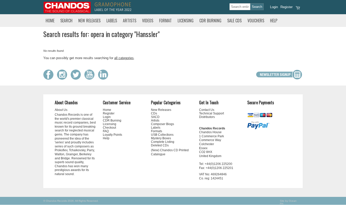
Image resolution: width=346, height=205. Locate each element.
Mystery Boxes (161, 138)
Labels (111, 21)
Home (50, 21)
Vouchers (255, 21)
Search (66, 21)
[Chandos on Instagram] (63, 78)
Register (286, 7)
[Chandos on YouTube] (90, 78)
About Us (61, 110)
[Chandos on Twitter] (77, 78)
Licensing (186, 21)
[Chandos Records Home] (67, 12)
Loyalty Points (112, 134)
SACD (155, 117)
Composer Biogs (162, 124)
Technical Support (211, 113)
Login (274, 7)
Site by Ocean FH (288, 202)
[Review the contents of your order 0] (298, 9)
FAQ (106, 131)
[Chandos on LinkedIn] (104, 78)
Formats (156, 131)
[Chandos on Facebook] (49, 78)
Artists (129, 21)
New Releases (89, 21)
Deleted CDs (160, 145)
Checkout (109, 127)
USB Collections (162, 134)
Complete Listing (162, 142)
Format (165, 21)
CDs (154, 113)
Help (273, 21)
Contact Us (206, 110)
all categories (124, 58)
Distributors (207, 117)
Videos (147, 21)
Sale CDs (234, 21)
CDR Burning (210, 21)
